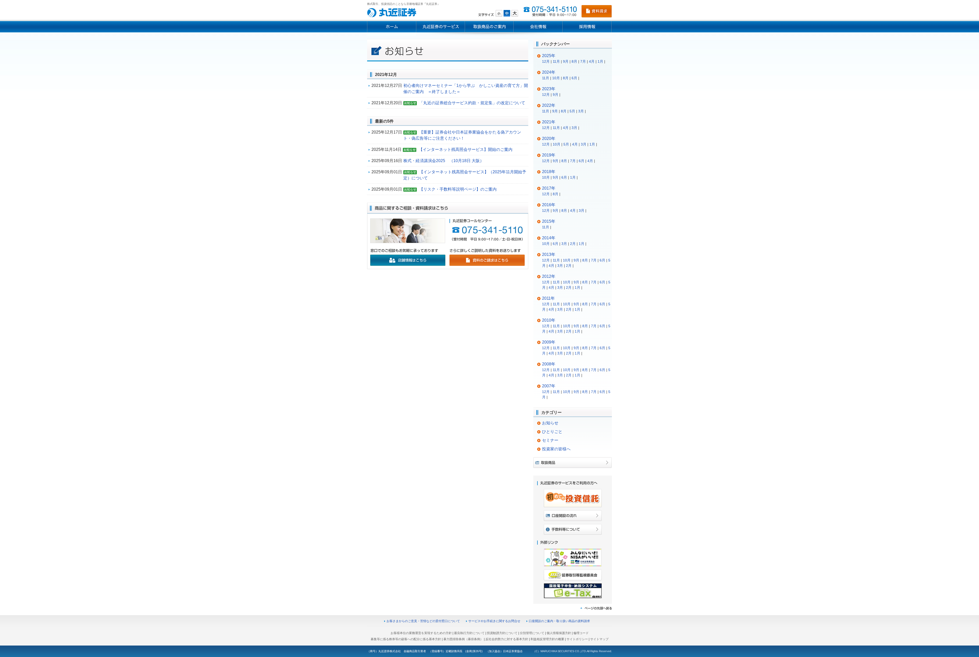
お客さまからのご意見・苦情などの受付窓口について (423, 621)
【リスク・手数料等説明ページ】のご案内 (458, 189)
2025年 (548, 56)
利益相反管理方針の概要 (547, 639)
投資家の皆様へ (556, 449)
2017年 (548, 188)
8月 (574, 61)
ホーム (391, 26)
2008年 (548, 364)
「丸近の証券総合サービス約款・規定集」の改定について (472, 103)
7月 (583, 61)
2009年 (548, 342)
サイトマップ (599, 639)
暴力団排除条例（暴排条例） (463, 639)
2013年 (548, 254)
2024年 (548, 72)
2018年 (548, 171)
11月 (556, 61)
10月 (556, 78)
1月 (600, 61)
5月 (572, 111)
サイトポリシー (577, 639)
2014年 (548, 238)
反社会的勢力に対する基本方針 (506, 639)
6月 (574, 78)
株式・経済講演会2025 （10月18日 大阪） (443, 161)
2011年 (548, 298)
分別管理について (532, 633)
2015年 (548, 221)
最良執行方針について (469, 633)
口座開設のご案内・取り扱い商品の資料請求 (559, 621)
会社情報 (538, 26)
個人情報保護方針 (559, 633)
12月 (546, 61)
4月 (592, 61)
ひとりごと (552, 431)
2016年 (548, 205)
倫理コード (581, 633)
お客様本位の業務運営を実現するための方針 (421, 633)
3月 (581, 111)
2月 (573, 244)
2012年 (548, 276)
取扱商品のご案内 (489, 26)
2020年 (548, 138)
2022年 (548, 105)
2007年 (548, 386)
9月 (566, 61)
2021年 (548, 122)
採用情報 (587, 26)
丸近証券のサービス (440, 26)
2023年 (548, 89)
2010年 (548, 320)
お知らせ (550, 423)
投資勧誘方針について (502, 633)
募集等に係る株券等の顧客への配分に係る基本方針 (406, 639)
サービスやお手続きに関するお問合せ (494, 621)
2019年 (548, 155)
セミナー (550, 440)
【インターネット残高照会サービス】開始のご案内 (465, 149)
